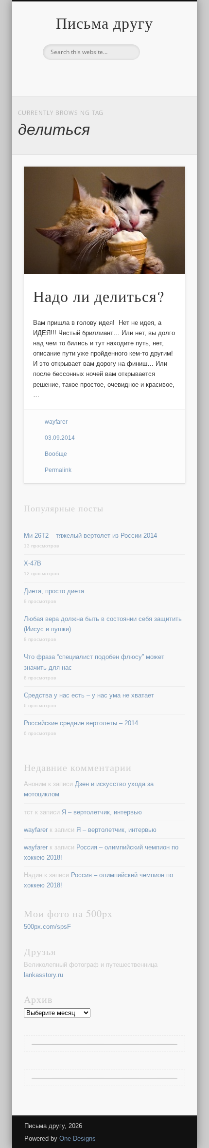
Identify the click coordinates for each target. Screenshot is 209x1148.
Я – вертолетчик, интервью (102, 812)
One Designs (77, 1138)
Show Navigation (161, 87)
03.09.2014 (60, 437)
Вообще (56, 454)
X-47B (32, 563)
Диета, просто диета (54, 591)
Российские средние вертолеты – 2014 (81, 723)
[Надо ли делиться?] (104, 220)
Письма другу (104, 22)
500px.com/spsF (47, 926)
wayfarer (56, 421)
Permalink (58, 470)
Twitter (103, 76)
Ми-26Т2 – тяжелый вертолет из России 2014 (90, 535)
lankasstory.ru (43, 975)
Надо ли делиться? (98, 295)
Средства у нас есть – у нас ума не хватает (89, 695)
